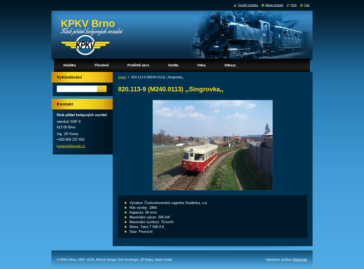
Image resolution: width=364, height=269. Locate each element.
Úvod (122, 77)
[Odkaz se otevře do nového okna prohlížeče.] (212, 191)
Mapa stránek (274, 5)
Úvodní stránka (248, 5)
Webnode (300, 259)
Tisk (307, 5)
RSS (294, 5)
